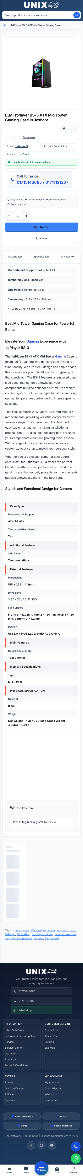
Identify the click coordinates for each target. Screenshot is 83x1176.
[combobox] (38, 15)
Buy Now (41, 238)
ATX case (36, 930)
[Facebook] (31, 1145)
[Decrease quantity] (9, 215)
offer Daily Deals (14, 1030)
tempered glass (66, 930)
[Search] (76, 15)
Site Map (50, 1047)
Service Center (14, 1047)
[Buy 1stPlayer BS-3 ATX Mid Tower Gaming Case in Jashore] (41, 73)
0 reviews (29, 137)
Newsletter (51, 1100)
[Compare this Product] (73, 128)
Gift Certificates (14, 1088)
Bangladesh (52, 938)
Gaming (32, 341)
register (38, 822)
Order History (53, 1088)
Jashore (38, 938)
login (25, 822)
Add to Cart (41, 227)
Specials (10, 1100)
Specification (41, 256)
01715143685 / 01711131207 (43, 182)
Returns (49, 1041)
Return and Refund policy (20, 1036)
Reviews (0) (67, 256)
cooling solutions (42, 934)
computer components (18, 938)
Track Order (52, 1036)
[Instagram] (41, 1145)
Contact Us (51, 1030)
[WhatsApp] (76, 1158)
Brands (9, 1082)
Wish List (50, 1094)
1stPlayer (10, 934)
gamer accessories (65, 934)
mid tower (49, 930)
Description (15, 256)
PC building (23, 934)
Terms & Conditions (16, 1065)
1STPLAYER (21, 146)
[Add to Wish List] (63, 128)
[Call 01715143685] (76, 1146)
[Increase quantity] (26, 215)
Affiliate (9, 1094)
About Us (10, 1059)
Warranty (10, 1053)
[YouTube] (52, 1145)
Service (9, 1041)
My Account (52, 1082)
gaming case (21, 930)
